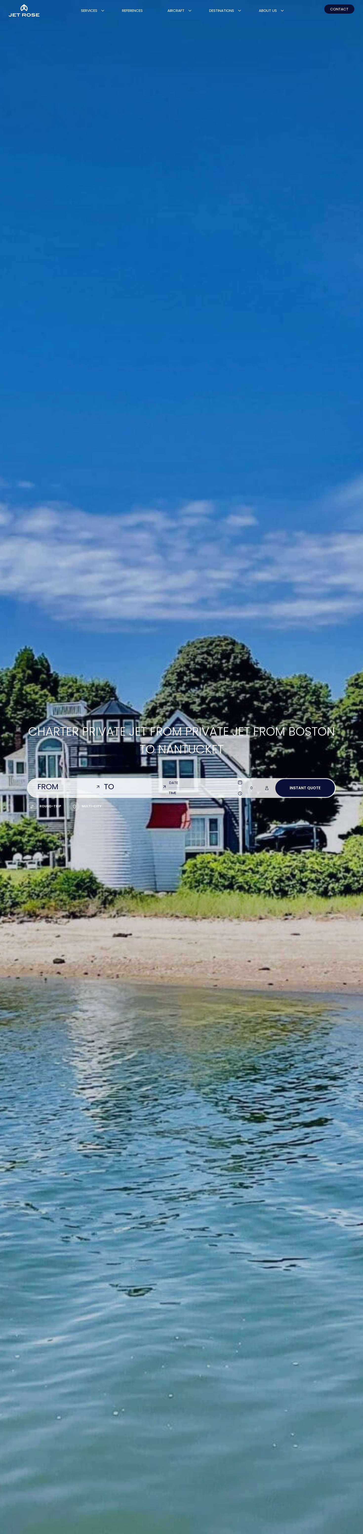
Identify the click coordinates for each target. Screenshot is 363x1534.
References (132, 10)
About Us (268, 10)
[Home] (24, 10)
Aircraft (175, 10)
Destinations (221, 10)
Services (89, 10)
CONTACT (339, 9)
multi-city (91, 806)
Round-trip (50, 806)
